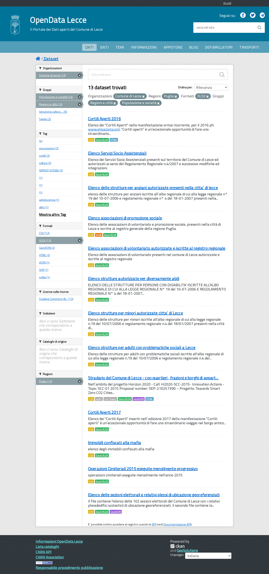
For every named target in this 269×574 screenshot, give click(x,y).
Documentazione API (177, 524)
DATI (89, 47)
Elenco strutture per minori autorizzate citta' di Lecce (135, 313)
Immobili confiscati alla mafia (114, 442)
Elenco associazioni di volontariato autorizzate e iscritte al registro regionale (156, 248)
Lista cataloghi (47, 546)
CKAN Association (50, 557)
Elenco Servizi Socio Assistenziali (117, 153)
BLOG (193, 47)
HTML (114, 140)
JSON (99, 235)
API (154, 524)
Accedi (227, 3)
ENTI (104, 47)
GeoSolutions (187, 550)
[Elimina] (143, 96)
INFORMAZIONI (144, 47)
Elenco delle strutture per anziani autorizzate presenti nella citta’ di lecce (153, 187)
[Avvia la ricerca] (259, 27)
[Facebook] (243, 15)
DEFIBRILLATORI (219, 47)
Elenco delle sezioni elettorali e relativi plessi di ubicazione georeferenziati (154, 494)
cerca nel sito (205, 27)
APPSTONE (173, 47)
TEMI (119, 47)
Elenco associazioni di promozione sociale (125, 218)
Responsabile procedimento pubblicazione (69, 567)
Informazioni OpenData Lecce (59, 541)
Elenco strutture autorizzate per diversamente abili (133, 278)
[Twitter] (252, 15)
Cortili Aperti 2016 (104, 118)
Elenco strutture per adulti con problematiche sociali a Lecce (142, 347)
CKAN (177, 546)
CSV (91, 140)
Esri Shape (110, 399)
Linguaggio (176, 555)
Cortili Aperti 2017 (104, 412)
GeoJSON (138, 399)
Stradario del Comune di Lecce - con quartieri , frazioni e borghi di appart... (153, 377)
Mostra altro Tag (52, 214)
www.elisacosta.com (104, 129)
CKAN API (43, 552)
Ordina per (185, 87)
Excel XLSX (102, 140)
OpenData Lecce (66, 24)
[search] (222, 74)
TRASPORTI (249, 47)
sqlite (99, 399)
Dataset (51, 58)
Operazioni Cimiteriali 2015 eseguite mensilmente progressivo (143, 468)
